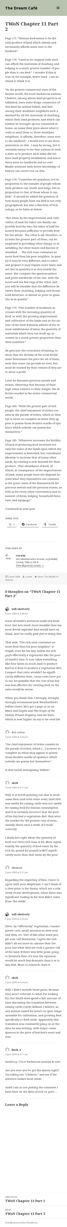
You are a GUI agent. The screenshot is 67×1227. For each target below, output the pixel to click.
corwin (28, 576)
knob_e (16, 1049)
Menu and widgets (58, 11)
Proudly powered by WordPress (21, 1222)
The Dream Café (21, 8)
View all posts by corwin (28, 565)
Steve (40, 576)
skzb (15, 783)
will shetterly (21, 609)
